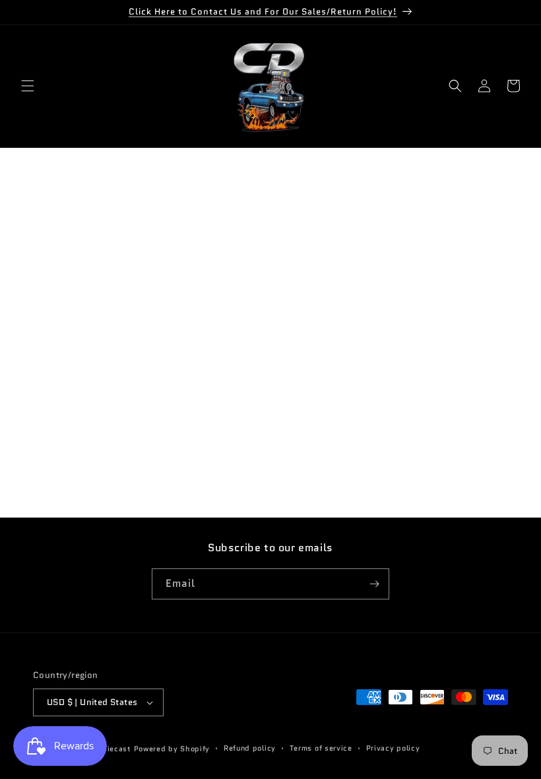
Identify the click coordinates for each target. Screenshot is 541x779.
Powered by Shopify (172, 748)
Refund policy (250, 748)
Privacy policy (393, 748)
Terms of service (321, 748)
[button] (27, 85)
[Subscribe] (374, 583)
